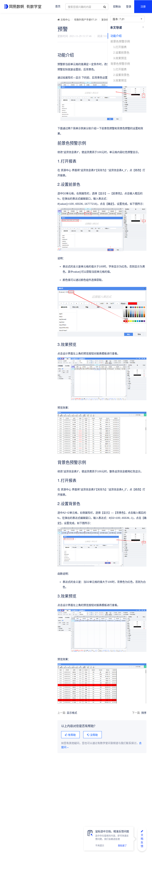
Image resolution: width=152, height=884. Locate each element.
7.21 (119, 19)
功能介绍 (116, 35)
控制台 (117, 6)
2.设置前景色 (121, 52)
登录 (128, 6)
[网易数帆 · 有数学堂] (23, 6)
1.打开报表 (120, 47)
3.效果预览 (120, 58)
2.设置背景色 (121, 74)
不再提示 (99, 845)
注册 (143, 6)
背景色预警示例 (120, 63)
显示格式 (72, 712)
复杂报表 (106, 19)
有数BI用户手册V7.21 (85, 19)
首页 (57, 6)
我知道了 (122, 845)
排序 (143, 712)
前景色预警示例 (120, 41)
